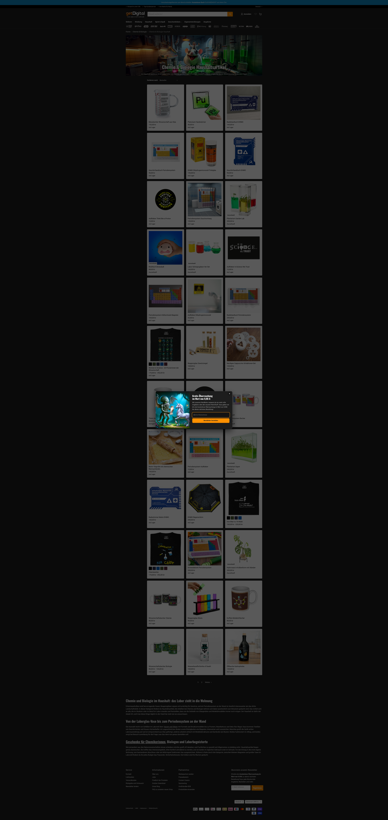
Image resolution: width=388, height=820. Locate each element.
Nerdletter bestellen (211, 420)
